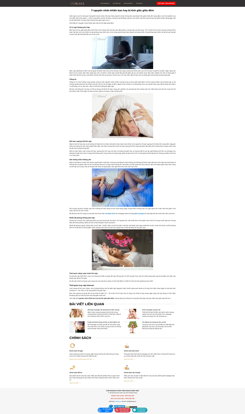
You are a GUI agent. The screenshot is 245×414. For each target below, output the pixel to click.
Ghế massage (104, 3)
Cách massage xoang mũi (151, 310)
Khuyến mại (117, 3)
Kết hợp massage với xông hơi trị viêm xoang (103, 310)
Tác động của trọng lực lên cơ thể (154, 322)
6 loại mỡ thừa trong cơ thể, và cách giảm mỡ (104, 322)
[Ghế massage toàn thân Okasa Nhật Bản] (77, 3)
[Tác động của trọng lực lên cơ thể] (131, 327)
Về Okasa (139, 3)
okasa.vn (118, 401)
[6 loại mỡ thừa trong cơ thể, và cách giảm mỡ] (77, 327)
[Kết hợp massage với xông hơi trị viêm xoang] (77, 313)
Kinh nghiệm (128, 3)
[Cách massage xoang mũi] (131, 314)
